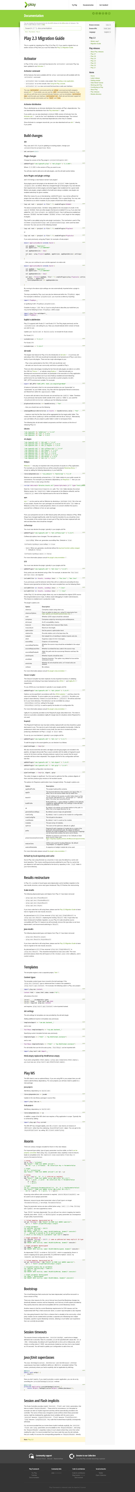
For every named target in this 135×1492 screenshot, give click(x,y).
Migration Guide (96, 43)
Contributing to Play (97, 87)
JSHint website (60, 694)
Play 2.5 (93, 58)
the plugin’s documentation (56, 557)
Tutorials (34, 1475)
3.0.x (107, 25)
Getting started (95, 80)
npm (25, 501)
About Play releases (97, 52)
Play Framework (31, 4)
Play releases (95, 92)
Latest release (95, 78)
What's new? (95, 41)
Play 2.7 (93, 54)
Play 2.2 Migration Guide (65, 47)
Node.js (53, 371)
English (106, 32)
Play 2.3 (93, 63)
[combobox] (52, 28)
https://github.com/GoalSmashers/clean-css (56, 614)
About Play (94, 89)
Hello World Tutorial (97, 83)
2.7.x (63, 23)
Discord (49, 1459)
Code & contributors (78, 1473)
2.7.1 (51, 23)
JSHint (61, 681)
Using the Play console (57, 83)
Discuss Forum (41, 1459)
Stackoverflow (58, 1459)
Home (93, 76)
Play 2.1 (93, 67)
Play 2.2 (93, 65)
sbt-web (63, 355)
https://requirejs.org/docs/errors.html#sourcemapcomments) (65, 839)
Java (109, 28)
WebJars (27, 466)
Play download (53, 110)
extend (114, 22)
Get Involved (103, 5)
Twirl (55, 972)
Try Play (74, 5)
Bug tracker (78, 1475)
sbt (30, 92)
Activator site (28, 116)
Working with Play (96, 85)
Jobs (56, 1473)
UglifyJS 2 (72, 681)
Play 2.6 (93, 56)
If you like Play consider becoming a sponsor (90, 1459)
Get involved (79, 1477)
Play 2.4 (93, 61)
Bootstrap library (69, 468)
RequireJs (66, 479)
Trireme (34, 371)
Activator (40, 66)
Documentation (88, 5)
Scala (105, 28)
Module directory (96, 94)
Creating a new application (65, 81)
